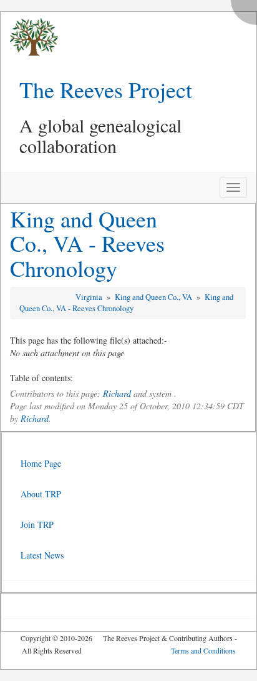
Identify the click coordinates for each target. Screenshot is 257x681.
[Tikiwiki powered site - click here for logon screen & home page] (29, 37)
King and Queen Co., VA (154, 297)
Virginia (89, 297)
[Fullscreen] (247, 9)
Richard (117, 393)
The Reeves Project (105, 89)
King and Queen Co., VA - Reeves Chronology (87, 243)
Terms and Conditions (203, 650)
